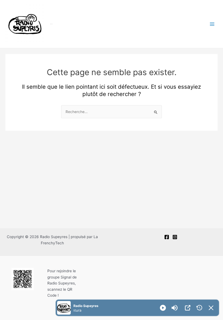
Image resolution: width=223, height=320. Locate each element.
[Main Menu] (212, 24)
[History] (199, 308)
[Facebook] (166, 237)
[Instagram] (174, 237)
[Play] (163, 308)
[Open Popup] (187, 308)
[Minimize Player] (211, 308)
